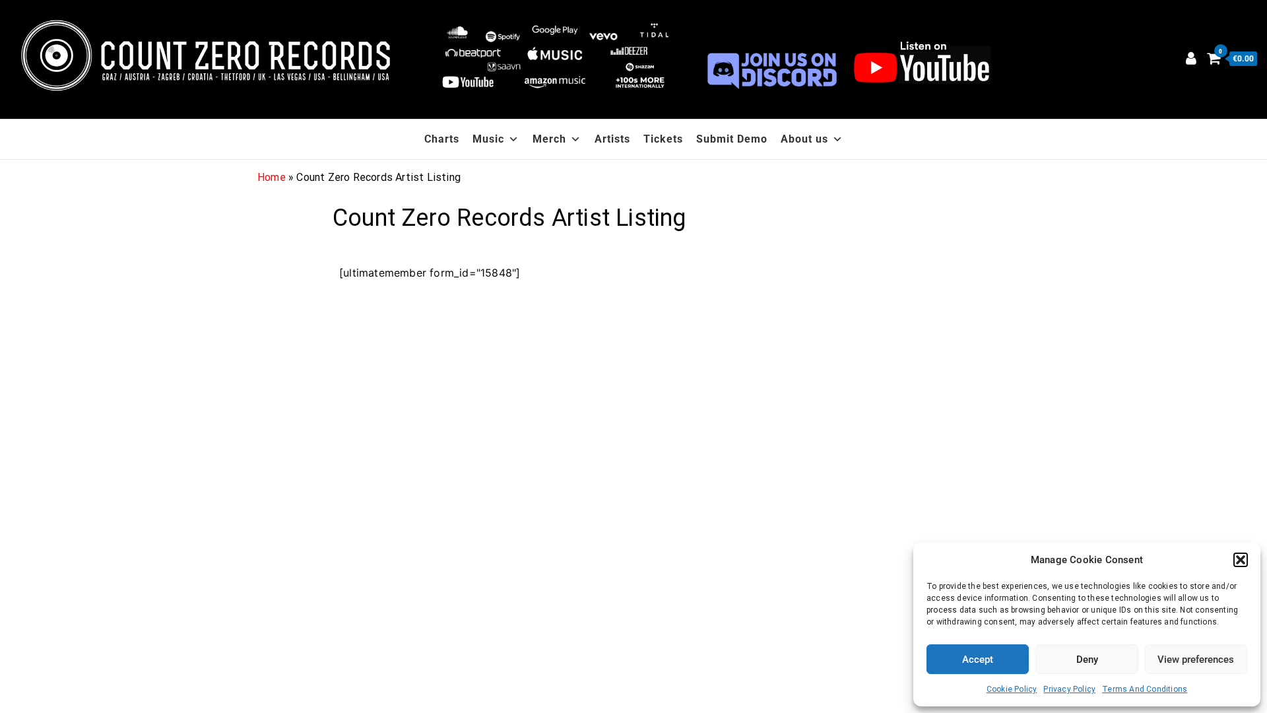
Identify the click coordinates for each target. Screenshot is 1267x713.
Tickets (663, 139)
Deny (1087, 659)
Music (488, 139)
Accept (977, 659)
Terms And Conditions (1144, 689)
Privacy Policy (1069, 689)
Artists (612, 139)
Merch (549, 139)
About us (804, 139)
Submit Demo (731, 139)
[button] (1240, 559)
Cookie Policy (1012, 689)
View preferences (1195, 659)
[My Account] (1191, 58)
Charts (441, 139)
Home (271, 177)
